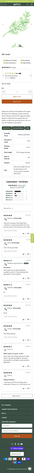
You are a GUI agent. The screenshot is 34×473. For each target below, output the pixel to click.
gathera (14, 469)
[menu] (1, 4)
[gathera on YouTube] (21, 444)
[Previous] (3, 24)
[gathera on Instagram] (18, 444)
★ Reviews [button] (32, 238)
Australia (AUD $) (16, 454)
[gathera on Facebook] (15, 444)
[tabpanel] (17, 153)
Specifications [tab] (6, 128)
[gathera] (17, 4)
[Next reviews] (31, 75)
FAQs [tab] (27, 128)
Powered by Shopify (21, 469)
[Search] (27, 4)
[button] (6, 67)
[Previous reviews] (3, 75)
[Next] (31, 24)
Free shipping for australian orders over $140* (17, 1)
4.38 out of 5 (22, 185)
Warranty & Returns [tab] (18, 128)
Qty (3, 88)
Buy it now (17, 101)
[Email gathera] (12, 444)
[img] (8, 215)
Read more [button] (7, 362)
